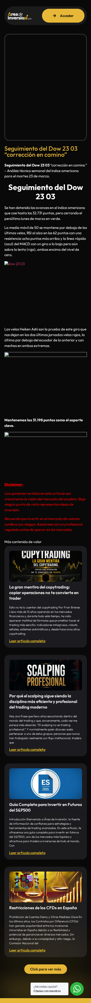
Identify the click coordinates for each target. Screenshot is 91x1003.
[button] (45, 969)
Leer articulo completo (27, 641)
